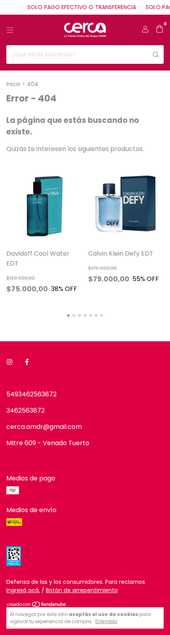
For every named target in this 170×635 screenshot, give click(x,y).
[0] (159, 30)
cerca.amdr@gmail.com (44, 426)
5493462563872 (31, 394)
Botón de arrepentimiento (82, 590)
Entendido (106, 621)
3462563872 (25, 410)
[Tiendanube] (37, 606)
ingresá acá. (23, 590)
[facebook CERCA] (27, 362)
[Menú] (9, 30)
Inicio (13, 84)
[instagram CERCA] (9, 362)
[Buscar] (156, 54)
